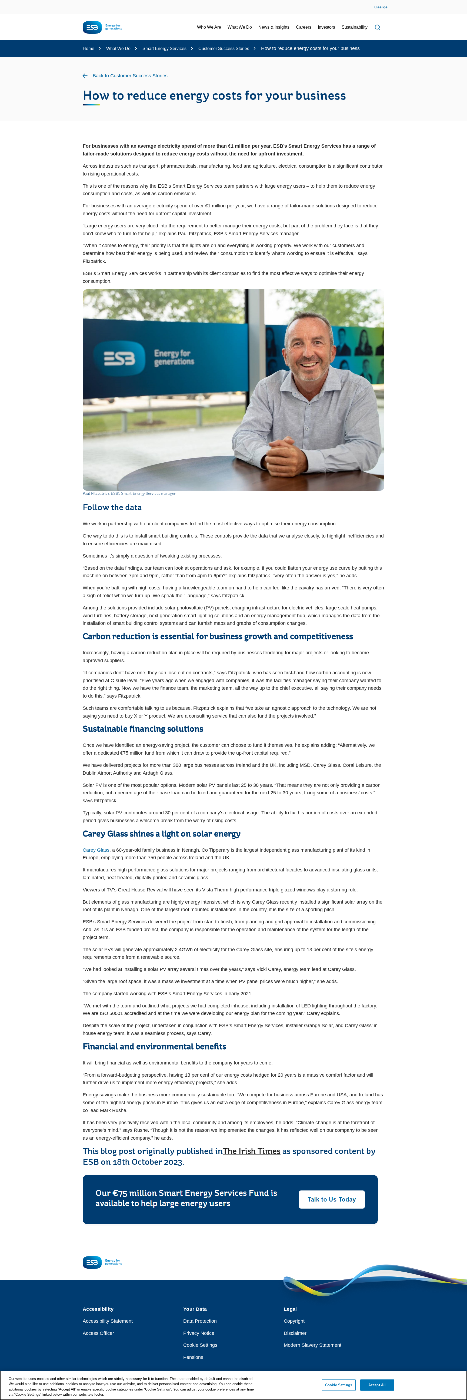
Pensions (193, 1357)
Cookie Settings (200, 1345)
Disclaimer (295, 1333)
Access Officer (98, 1333)
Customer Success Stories (223, 48)
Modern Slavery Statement (312, 1345)
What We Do (118, 48)
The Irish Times (252, 1151)
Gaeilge (381, 7)
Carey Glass (96, 850)
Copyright (294, 1321)
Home (88, 48)
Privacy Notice (198, 1333)
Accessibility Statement (108, 1321)
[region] (233, 1385)
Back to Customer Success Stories (130, 75)
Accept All (377, 1385)
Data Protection (200, 1321)
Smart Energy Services (164, 48)
